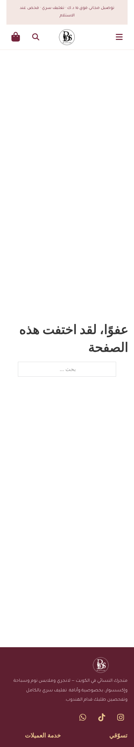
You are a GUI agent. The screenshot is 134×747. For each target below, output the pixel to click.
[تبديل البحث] (35, 37)
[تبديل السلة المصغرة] (15, 37)
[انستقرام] (121, 717)
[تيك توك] (102, 717)
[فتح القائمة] (119, 37)
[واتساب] (83, 717)
